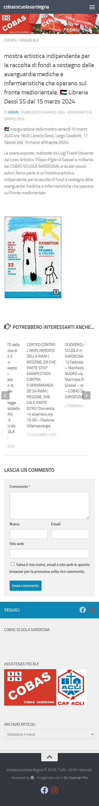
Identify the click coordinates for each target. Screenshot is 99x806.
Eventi (10, 40)
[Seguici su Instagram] (91, 610)
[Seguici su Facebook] (82, 610)
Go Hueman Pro (76, 778)
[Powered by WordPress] (32, 778)
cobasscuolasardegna (26, 7)
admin (13, 112)
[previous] (5, 395)
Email (56, 524)
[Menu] (92, 7)
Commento (20, 486)
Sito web (17, 543)
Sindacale (29, 40)
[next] (86, 395)
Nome (15, 524)
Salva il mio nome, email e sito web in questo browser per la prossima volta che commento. (49, 568)
